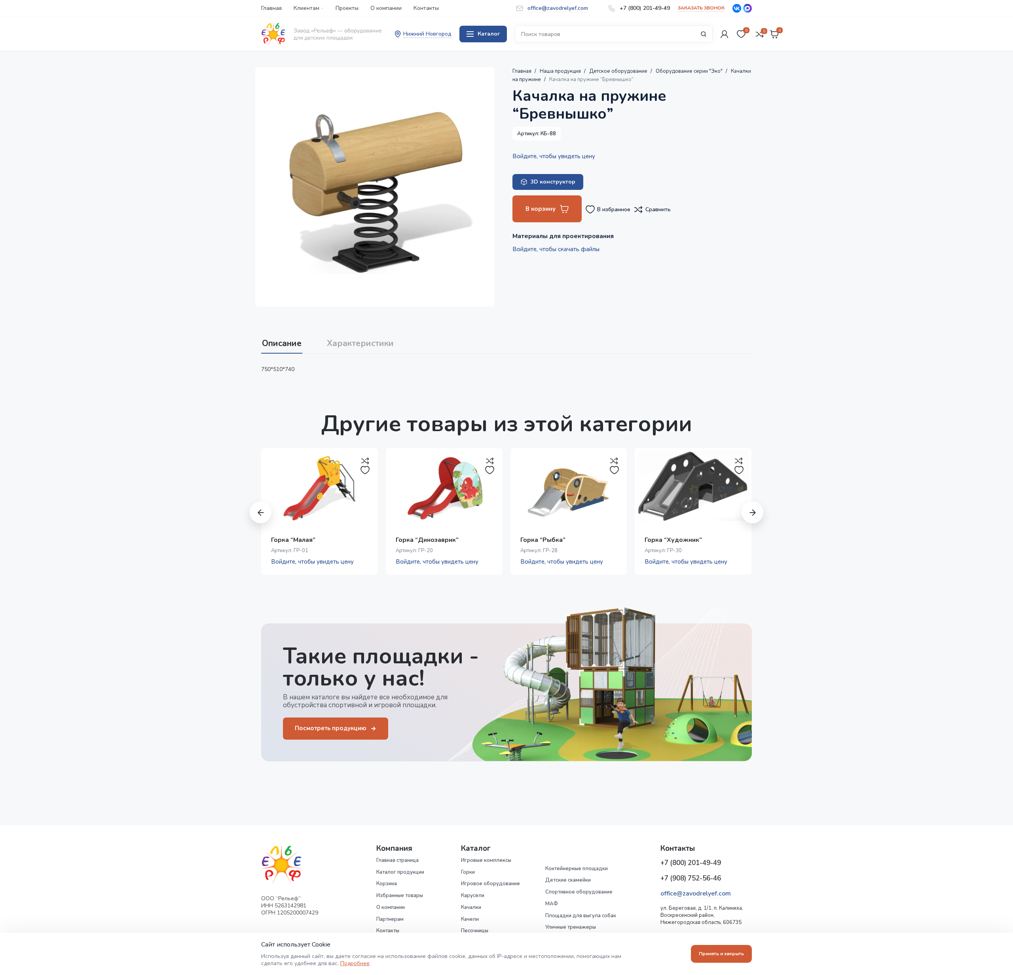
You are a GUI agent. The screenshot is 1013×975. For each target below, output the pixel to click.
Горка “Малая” (293, 540)
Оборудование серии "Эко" (690, 71)
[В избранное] (365, 470)
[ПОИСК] (703, 34)
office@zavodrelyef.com (695, 893)
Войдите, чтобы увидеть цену (553, 156)
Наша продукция (561, 71)
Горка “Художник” (673, 540)
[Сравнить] (365, 461)
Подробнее (355, 963)
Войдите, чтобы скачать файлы (555, 249)
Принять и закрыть (721, 953)
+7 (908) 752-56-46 (690, 878)
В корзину (540, 209)
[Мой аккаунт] (724, 34)
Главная (522, 71)
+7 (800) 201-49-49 (690, 862)
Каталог (489, 34)
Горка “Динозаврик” (427, 540)
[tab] (281, 339)
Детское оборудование (619, 71)
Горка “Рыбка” (542, 540)
